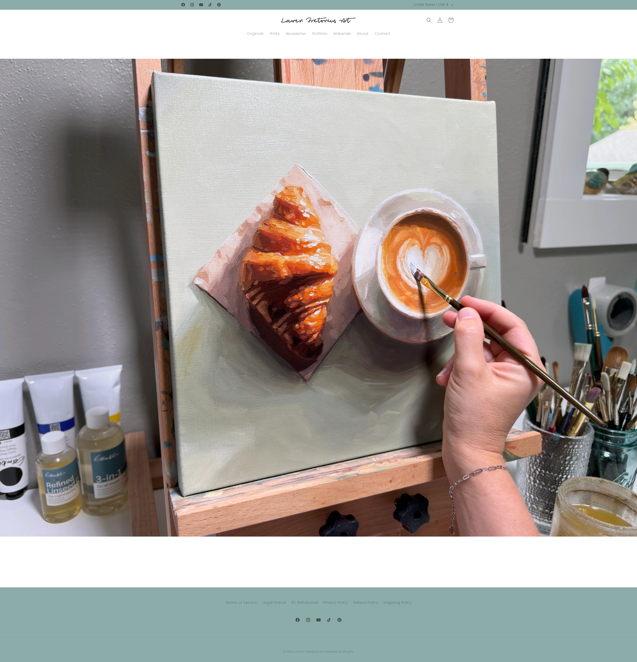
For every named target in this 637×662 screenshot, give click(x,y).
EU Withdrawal (305, 602)
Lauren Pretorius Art (309, 652)
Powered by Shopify (339, 652)
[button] (429, 20)
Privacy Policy (335, 602)
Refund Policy (365, 602)
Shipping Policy (397, 602)
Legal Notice (274, 602)
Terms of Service (241, 602)
